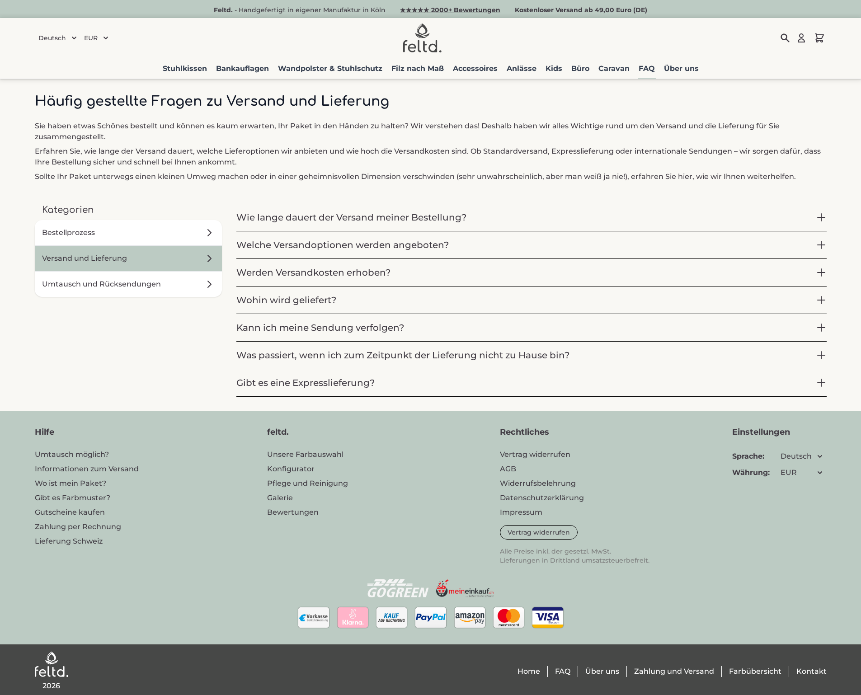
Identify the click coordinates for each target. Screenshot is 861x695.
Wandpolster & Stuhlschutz (330, 68)
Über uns (681, 68)
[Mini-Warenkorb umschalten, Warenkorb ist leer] (819, 38)
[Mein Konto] (801, 38)
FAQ (647, 68)
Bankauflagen (242, 68)
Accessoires (475, 68)
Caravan (614, 68)
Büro (580, 68)
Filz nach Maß (417, 68)
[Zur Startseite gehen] (422, 37)
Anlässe (521, 68)
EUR (91, 38)
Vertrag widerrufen (539, 532)
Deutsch (52, 38)
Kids (554, 68)
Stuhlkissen (185, 68)
